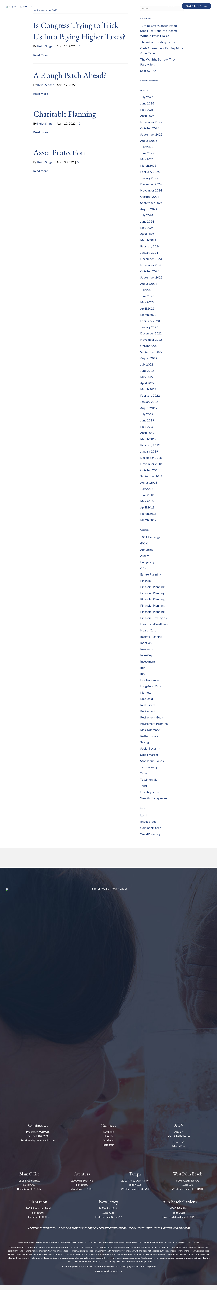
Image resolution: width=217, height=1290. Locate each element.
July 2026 (146, 97)
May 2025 (147, 159)
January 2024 (149, 252)
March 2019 (148, 439)
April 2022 (147, 383)
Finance (145, 580)
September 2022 (151, 352)
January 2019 (149, 451)
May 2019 (147, 426)
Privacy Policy (101, 1271)
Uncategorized (150, 792)
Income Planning (151, 636)
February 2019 (150, 445)
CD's (143, 568)
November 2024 (151, 190)
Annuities (146, 549)
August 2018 (148, 482)
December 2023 (151, 258)
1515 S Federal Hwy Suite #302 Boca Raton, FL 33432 (29, 1185)
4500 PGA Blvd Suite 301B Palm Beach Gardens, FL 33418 (179, 1213)
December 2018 (151, 457)
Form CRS (178, 1141)
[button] (167, 6)
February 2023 (150, 321)
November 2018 (151, 464)
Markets (145, 692)
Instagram (108, 1144)
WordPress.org (150, 834)
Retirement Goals (152, 717)
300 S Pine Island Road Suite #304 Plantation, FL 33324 (38, 1213)
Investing (146, 655)
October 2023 (149, 271)
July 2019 (146, 414)
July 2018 (146, 488)
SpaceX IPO (148, 70)
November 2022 (151, 339)
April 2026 (147, 116)
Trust (143, 785)
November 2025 (151, 122)
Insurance (146, 649)
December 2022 (151, 333)
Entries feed (148, 821)
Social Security (150, 748)
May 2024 (147, 227)
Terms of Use (115, 1271)
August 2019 (148, 408)
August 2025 (148, 140)
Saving (144, 742)
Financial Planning (152, 587)
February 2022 (150, 395)
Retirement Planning (154, 723)
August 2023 (148, 283)
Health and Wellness (154, 624)
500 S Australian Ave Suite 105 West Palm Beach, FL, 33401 (187, 1185)
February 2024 (150, 246)
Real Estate (147, 705)
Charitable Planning (64, 113)
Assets (144, 555)
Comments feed (150, 827)
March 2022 (148, 389)
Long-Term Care (150, 686)
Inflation (146, 642)
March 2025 (148, 165)
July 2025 (146, 147)
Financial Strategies (153, 618)
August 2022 (148, 358)
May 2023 (147, 302)
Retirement (147, 711)
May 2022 (147, 377)
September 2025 (151, 134)
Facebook (108, 1131)
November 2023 (151, 265)
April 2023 (147, 308)
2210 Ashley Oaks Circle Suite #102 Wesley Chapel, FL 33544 (135, 1185)
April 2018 (147, 507)
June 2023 (147, 296)
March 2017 (148, 520)
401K (144, 543)
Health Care (148, 630)
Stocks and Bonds (152, 761)
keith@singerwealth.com (41, 1140)
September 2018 (151, 476)
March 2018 (148, 513)
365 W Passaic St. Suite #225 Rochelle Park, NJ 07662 (108, 1213)
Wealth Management (154, 798)
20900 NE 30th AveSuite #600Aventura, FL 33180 (82, 1185)
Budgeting (147, 562)
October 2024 (149, 196)
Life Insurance (149, 680)
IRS (142, 674)
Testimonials (148, 779)
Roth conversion (151, 736)
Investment (147, 661)
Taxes (144, 773)
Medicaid (146, 698)
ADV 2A (178, 1131)
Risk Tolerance (150, 729)
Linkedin (108, 1136)
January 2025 (149, 178)
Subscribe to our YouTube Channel (181, 22)
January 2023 (149, 327)
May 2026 (147, 109)
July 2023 (146, 290)
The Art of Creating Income (158, 42)
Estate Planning (150, 574)
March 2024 (148, 240)
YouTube (108, 1140)
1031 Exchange (150, 537)
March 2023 (148, 314)
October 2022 (149, 345)
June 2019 (147, 420)
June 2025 (147, 153)
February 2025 (150, 171)
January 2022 (149, 401)
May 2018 (147, 501)
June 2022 (147, 370)
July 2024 (146, 215)
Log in (144, 815)
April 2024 (147, 234)
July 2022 (146, 364)
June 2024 (147, 221)
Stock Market (149, 754)
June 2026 (147, 103)
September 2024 (151, 203)
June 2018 (147, 495)
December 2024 (151, 184)
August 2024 (148, 209)
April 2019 (147, 432)
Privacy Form (179, 1146)
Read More (40, 55)
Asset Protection (59, 152)
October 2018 (149, 470)
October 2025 (149, 128)
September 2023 (151, 277)
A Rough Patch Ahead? (70, 75)
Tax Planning (148, 767)
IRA (142, 667)
